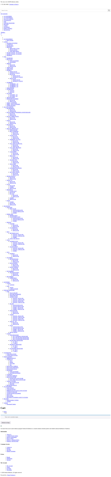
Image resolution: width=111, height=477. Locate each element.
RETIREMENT (10, 108)
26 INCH (12, 90)
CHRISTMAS (13, 278)
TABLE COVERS (11, 381)
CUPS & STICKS (11, 389)
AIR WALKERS (11, 97)
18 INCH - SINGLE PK (18, 236)
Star (11, 365)
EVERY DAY (13, 191)
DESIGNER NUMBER (12, 98)
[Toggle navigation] (1, 35)
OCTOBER (9, 257)
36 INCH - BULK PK (18, 318)
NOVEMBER (10, 271)
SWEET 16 (9, 180)
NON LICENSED (14, 60)
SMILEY (9, 63)
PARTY (9, 120)
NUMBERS (10, 82)
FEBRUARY (10, 214)
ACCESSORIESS (8, 17)
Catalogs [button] (6, 403)
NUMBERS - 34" (14, 86)
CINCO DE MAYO (14, 238)
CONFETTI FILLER (12, 392)
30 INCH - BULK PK (18, 301)
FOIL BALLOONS (11, 354)
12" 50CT (15, 341)
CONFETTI (10, 44)
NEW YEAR (13, 208)
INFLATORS (10, 40)
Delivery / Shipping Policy (13, 440)
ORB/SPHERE (10, 88)
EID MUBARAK (14, 259)
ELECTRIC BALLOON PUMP (17, 379)
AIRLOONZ (10, 69)
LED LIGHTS (10, 388)
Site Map (9, 450)
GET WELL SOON (14, 172)
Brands (8, 457)
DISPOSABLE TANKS (12, 400)
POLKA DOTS (13, 50)
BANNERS (9, 370)
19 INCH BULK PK (18, 327)
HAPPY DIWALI (14, 267)
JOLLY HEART (14, 293)
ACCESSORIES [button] (8, 386)
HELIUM (6, 24)
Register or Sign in (13, 4)
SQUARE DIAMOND (15, 294)
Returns (8, 448)
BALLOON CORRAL (12, 366)
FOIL (5, 21)
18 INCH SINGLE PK (18, 211)
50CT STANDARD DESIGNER (21, 339)
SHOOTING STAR (14, 48)
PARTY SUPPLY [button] (8, 356)
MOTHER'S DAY (14, 233)
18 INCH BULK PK (18, 210)
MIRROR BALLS (11, 358)
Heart (11, 360)
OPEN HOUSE (13, 130)
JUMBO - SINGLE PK (18, 309)
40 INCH (12, 92)
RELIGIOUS (10, 124)
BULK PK (12, 65)
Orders (8, 467)
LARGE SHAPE (14, 289)
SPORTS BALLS (11, 176)
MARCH (9, 222)
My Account (10, 466)
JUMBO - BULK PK (18, 308)
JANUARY (9, 207)
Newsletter (9, 470)
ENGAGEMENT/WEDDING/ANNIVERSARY (19, 112)
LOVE (8, 184)
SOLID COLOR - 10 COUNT (14, 52)
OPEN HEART (13, 310)
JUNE (8, 240)
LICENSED (7, 27)
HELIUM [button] (6, 398)
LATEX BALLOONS (12, 355)
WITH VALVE (13, 71)
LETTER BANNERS (15, 373)
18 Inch (11, 287)
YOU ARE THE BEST (15, 147)
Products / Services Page (12, 441)
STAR (11, 325)
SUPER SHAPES (11, 105)
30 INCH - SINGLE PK (18, 302)
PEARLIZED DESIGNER (16, 340)
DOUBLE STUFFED (12, 43)
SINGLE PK (13, 66)
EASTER (12, 223)
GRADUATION (14, 246)
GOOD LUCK (13, 135)
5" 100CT (15, 343)
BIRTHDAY (10, 189)
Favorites (9, 468)
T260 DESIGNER (14, 335)
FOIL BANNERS (14, 371)
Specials (9, 460)
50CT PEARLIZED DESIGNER (21, 337)
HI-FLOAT (9, 394)
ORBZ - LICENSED (12, 103)
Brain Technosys (11, 475)
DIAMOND (10, 58)
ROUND (12, 384)
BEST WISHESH (14, 131)
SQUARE (12, 363)
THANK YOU (13, 160)
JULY (8, 252)
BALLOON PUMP (11, 377)
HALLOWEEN (13, 263)
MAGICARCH (13, 332)
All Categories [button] (4, 13)
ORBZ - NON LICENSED (13, 104)
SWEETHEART (14, 295)
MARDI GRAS (13, 215)
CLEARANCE (7, 20)
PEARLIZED (10, 46)
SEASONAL (7, 30)
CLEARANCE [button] (7, 352)
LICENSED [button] (7, 282)
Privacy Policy (10, 438)
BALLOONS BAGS (12, 369)
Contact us (9, 447)
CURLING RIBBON (12, 375)
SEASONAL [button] (7, 206)
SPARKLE (9, 55)
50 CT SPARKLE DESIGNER (20, 336)
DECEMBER (10, 276)
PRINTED (9, 47)
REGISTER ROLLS (12, 385)
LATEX (6, 25)
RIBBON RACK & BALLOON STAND (17, 390)
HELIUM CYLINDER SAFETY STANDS (17, 397)
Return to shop (6, 422)
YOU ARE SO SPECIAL (16, 143)
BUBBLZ (9, 70)
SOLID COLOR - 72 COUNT (14, 54)
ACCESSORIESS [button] (8, 39)
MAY (8, 232)
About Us (9, 434)
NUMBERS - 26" (14, 85)
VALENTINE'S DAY (15, 217)
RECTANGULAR (14, 382)
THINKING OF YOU (15, 139)
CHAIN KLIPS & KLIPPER (14, 393)
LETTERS (9, 93)
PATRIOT (12, 253)
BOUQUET (10, 59)
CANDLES (9, 374)
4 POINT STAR (14, 297)
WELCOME (13, 164)
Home (5, 411)
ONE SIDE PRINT (14, 51)
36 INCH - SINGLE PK (18, 320)
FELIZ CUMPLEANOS (13, 116)
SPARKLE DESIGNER (16, 344)
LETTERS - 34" (14, 96)
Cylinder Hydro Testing (12, 436)
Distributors (9, 458)
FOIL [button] (5, 56)
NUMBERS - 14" (14, 84)
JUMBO (12, 187)
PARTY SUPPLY (8, 28)
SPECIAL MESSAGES (12, 128)
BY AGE (12, 193)
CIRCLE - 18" (13, 321)
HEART (12, 303)
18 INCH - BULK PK (18, 234)
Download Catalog (11, 404)
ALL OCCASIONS (8, 19)
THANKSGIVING (14, 272)
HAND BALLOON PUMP (16, 378)
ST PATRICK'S (13, 227)
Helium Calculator (11, 451)
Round (11, 362)
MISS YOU (12, 155)
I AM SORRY (13, 151)
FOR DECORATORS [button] (9, 290)
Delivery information (12, 437)
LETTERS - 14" (14, 94)
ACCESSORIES (8, 16)
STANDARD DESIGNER (16, 348)
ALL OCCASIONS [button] (8, 107)
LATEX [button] (6, 41)
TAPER (12, 314)
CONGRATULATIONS (16, 168)
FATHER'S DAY (14, 241)
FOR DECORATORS (9, 23)
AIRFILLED (10, 67)
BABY (8, 200)
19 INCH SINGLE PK (18, 328)
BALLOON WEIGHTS (12, 367)
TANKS (9, 401)
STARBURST (10, 89)
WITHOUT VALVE (15, 73)
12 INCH (12, 284)
